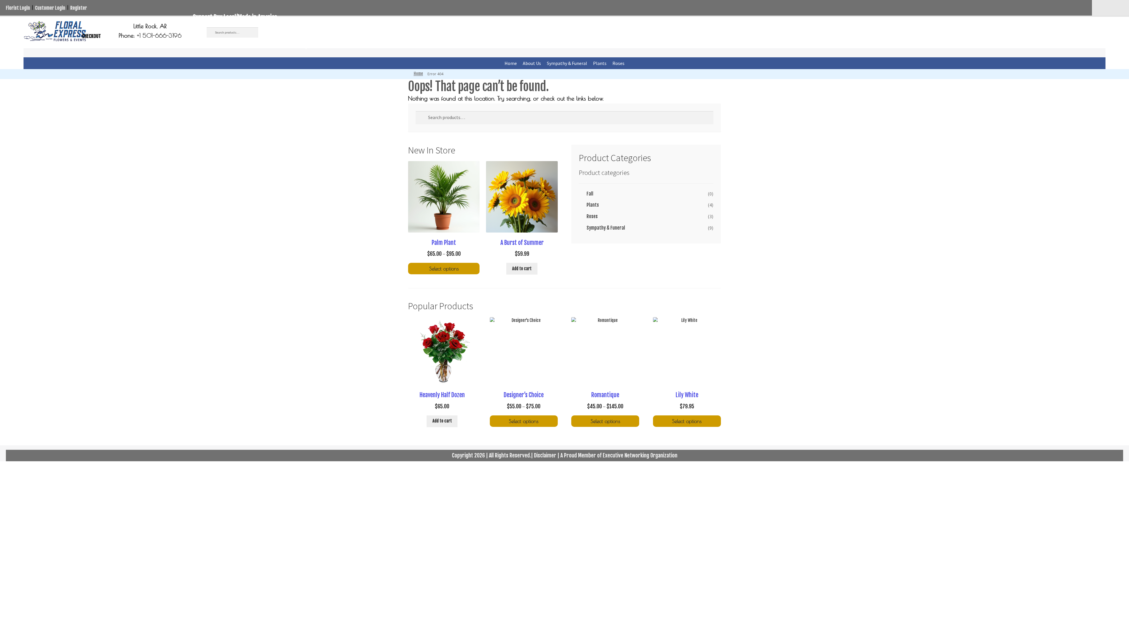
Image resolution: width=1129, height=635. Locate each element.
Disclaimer (545, 455)
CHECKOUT (91, 36)
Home (511, 63)
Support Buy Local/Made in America (235, 17)
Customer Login (50, 8)
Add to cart (522, 268)
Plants (600, 63)
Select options (444, 268)
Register (78, 8)
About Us (532, 63)
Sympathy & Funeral (567, 63)
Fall (590, 194)
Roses (618, 63)
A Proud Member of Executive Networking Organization (618, 455)
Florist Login (18, 8)
